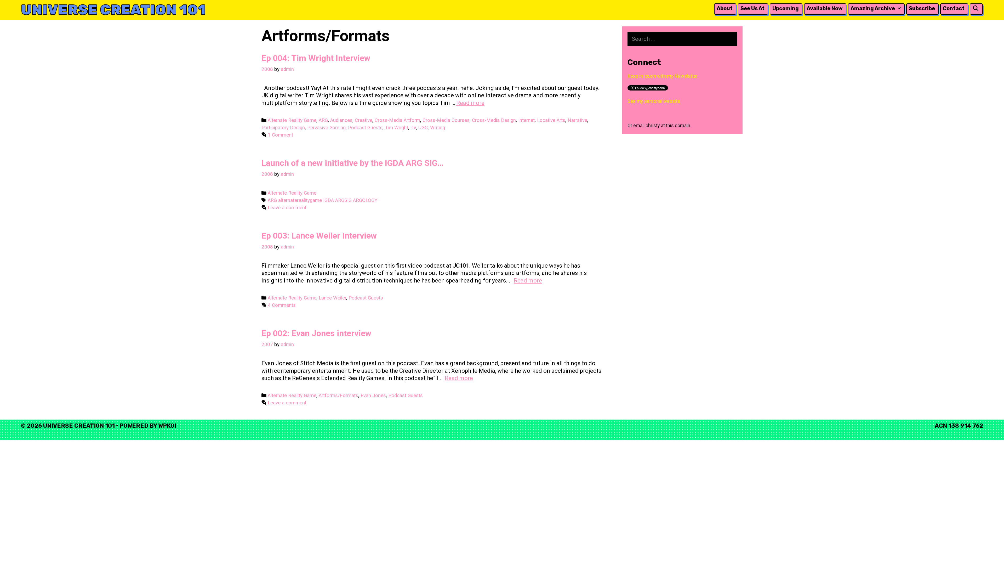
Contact (954, 8)
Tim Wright (396, 128)
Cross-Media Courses (446, 120)
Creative (363, 120)
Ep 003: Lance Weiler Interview (319, 236)
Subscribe (922, 8)
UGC (423, 128)
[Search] (976, 8)
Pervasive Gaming (326, 128)
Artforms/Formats (338, 395)
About (725, 8)
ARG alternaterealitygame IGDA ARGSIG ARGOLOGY (322, 200)
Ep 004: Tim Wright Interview (315, 58)
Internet (526, 120)
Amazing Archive (873, 8)
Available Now (825, 8)
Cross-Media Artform (397, 120)
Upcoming (785, 8)
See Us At (752, 8)
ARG (323, 120)
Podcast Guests (365, 128)
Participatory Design (283, 128)
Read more (470, 103)
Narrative (577, 120)
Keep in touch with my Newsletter (663, 76)
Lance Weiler (332, 298)
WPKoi (167, 425)
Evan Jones (373, 395)
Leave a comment (287, 208)
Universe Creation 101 (113, 9)
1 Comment (280, 135)
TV (413, 128)
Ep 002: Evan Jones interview (316, 333)
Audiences (341, 120)
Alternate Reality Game (292, 120)
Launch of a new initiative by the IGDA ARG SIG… (352, 163)
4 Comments (282, 305)
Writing (437, 128)
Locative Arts (551, 120)
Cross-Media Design (494, 120)
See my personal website (654, 101)
